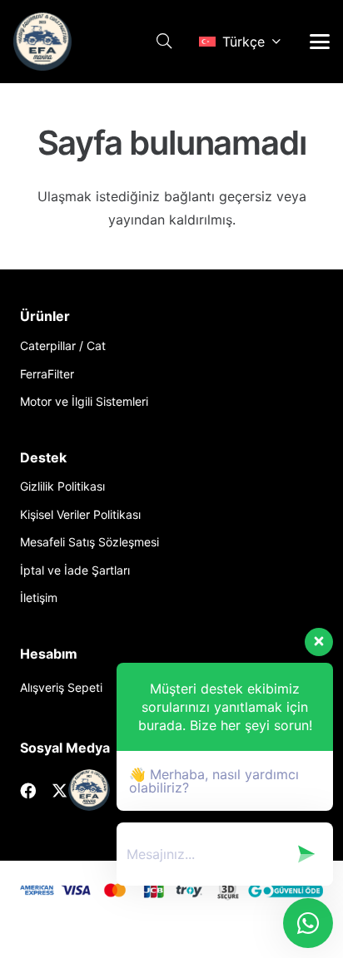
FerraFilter (47, 374)
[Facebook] (28, 790)
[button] (164, 41)
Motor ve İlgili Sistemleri (84, 401)
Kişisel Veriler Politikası (80, 514)
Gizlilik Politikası (62, 486)
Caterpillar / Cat (63, 345)
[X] (59, 790)
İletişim (38, 597)
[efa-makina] (42, 41)
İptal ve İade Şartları (75, 570)
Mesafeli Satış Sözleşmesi (89, 542)
